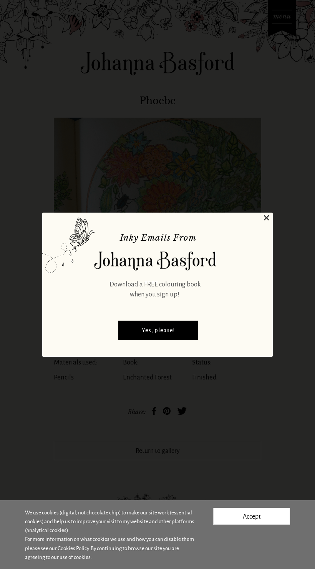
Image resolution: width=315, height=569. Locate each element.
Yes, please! (158, 330)
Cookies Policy (73, 548)
